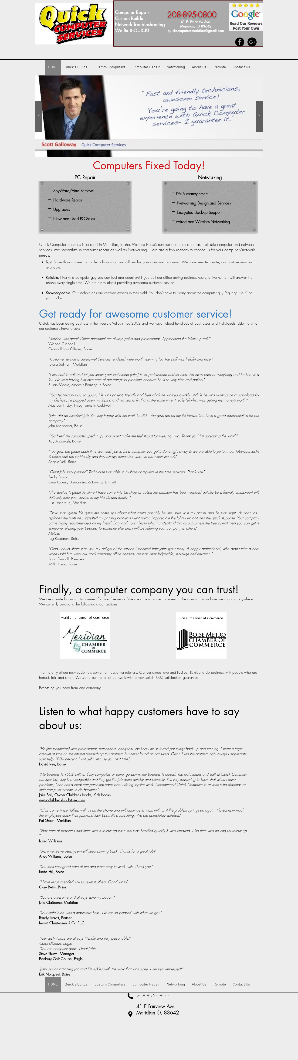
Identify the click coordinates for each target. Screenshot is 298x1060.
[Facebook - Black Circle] (239, 42)
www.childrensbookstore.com (62, 799)
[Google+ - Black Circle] (252, 42)
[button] (149, 116)
